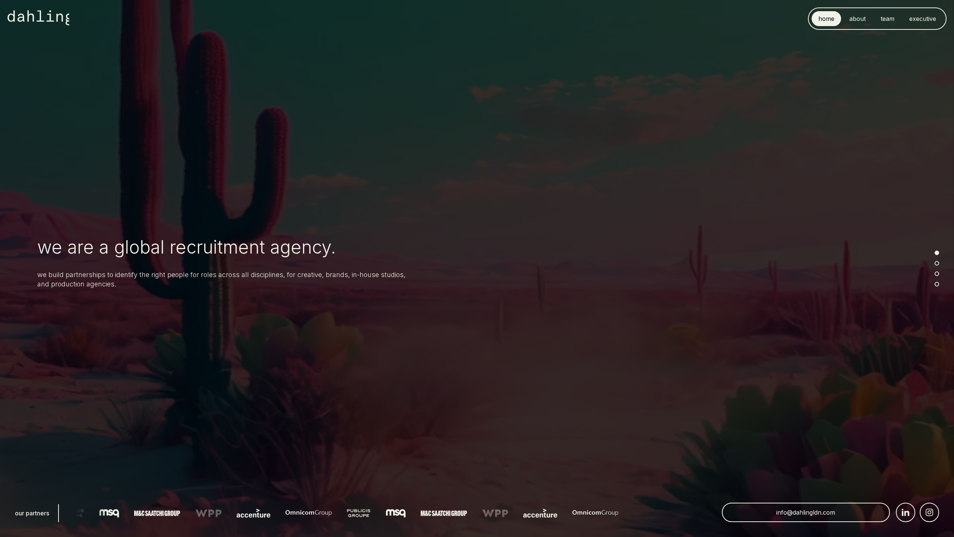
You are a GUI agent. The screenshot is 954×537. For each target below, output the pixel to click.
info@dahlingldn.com (805, 512)
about (857, 18)
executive (922, 18)
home (826, 18)
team (887, 18)
